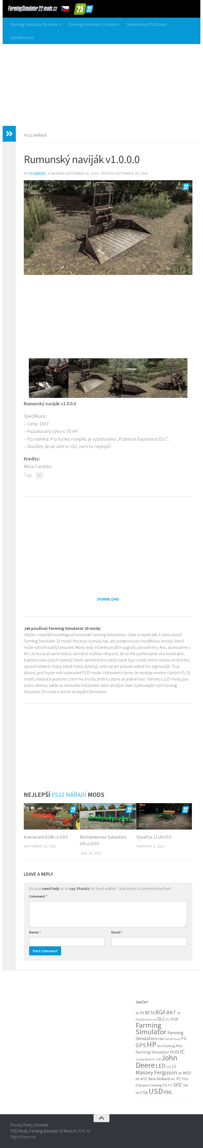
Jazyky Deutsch (145, 1059)
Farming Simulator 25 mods (33, 24)
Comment (38, 896)
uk (137, 1092)
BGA (160, 1012)
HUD (174, 1052)
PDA (185, 1078)
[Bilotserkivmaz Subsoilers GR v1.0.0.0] (108, 816)
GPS (141, 1045)
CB (178, 1013)
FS (183, 1038)
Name (35, 932)
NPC (173, 1079)
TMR (185, 1085)
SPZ (177, 1085)
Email (117, 932)
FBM (161, 1039)
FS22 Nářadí (35, 135)
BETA (150, 1013)
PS (164, 1085)
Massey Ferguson (156, 1072)
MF (180, 1073)
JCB (158, 1059)
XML (168, 1092)
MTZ (143, 1078)
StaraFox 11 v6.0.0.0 (153, 837)
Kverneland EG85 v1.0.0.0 (46, 837)
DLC (161, 1019)
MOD (187, 1072)
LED (160, 1065)
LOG (168, 1067)
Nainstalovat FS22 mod (147, 24)
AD (137, 1013)
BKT (171, 1012)
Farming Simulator (151, 1028)
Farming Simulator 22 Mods (51, 1130)
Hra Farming (166, 1046)
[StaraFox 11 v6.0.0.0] (164, 816)
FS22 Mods (19, 1130)
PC (178, 1078)
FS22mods (37, 173)
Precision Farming (149, 1085)
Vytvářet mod (22, 37)
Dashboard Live (146, 1019)
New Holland (159, 1078)
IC (182, 1051)
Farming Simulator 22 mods (92, 24)
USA (144, 1092)
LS (174, 1066)
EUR (174, 1019)
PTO (170, 1085)
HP (39, 475)
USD (156, 1091)
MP (138, 1079)
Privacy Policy (22, 1124)
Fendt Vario (173, 1039)
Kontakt (41, 1124)
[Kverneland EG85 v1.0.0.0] (52, 816)
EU (168, 1019)
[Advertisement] (101, 84)
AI (142, 1013)
